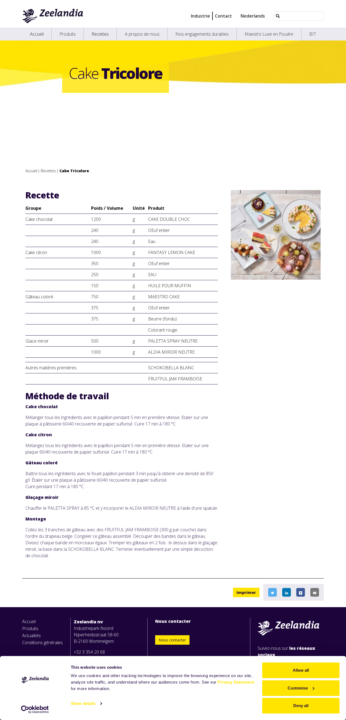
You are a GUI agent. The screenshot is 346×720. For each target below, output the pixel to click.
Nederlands (253, 16)
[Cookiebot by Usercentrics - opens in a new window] (35, 709)
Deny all (300, 705)
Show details (83, 703)
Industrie (200, 16)
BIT (312, 34)
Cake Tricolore (74, 170)
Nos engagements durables (202, 34)
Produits (67, 34)
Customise (298, 688)
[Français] (53, 16)
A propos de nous (142, 34)
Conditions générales (42, 642)
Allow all (301, 670)
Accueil (37, 34)
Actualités (31, 635)
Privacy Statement (236, 682)
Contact (223, 16)
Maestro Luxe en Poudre (269, 34)
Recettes (100, 34)
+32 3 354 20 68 (89, 652)
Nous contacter (172, 640)
